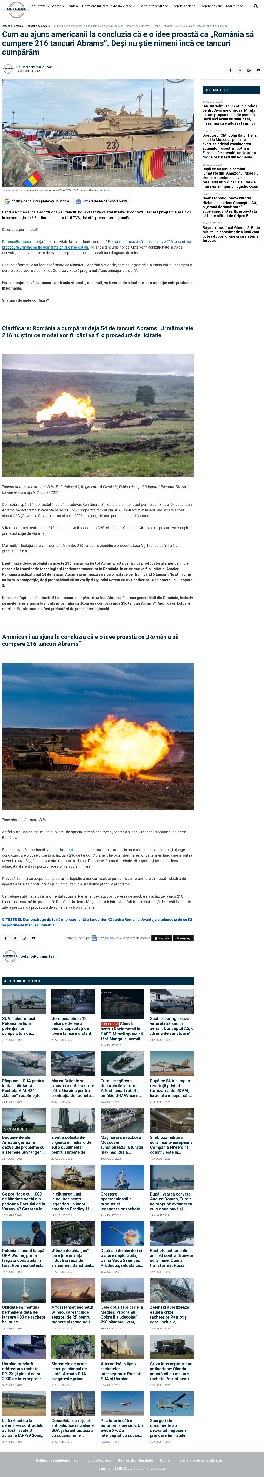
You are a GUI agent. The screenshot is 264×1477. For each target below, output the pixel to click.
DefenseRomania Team (37, 67)
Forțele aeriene (184, 6)
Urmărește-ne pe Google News (105, 201)
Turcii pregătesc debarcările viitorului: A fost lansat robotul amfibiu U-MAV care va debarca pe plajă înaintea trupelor (122, 1088)
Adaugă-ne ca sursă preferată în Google (40, 201)
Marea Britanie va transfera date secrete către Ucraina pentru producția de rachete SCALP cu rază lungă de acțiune (72, 1088)
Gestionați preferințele (135, 1460)
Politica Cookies (98, 1460)
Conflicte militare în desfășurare (107, 6)
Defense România (12, 26)
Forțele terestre (151, 6)
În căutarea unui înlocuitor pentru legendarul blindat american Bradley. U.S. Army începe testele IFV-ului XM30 (72, 1201)
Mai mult (233, 6)
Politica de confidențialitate (57, 1460)
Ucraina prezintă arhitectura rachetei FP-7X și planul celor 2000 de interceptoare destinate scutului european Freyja (23, 1371)
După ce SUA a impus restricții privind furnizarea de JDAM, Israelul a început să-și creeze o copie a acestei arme (171, 1088)
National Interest (59, 850)
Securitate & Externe (45, 6)
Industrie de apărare (38, 26)
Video (73, 6)
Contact (166, 1460)
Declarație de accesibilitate (200, 1460)
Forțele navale (211, 6)
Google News (108, 938)
